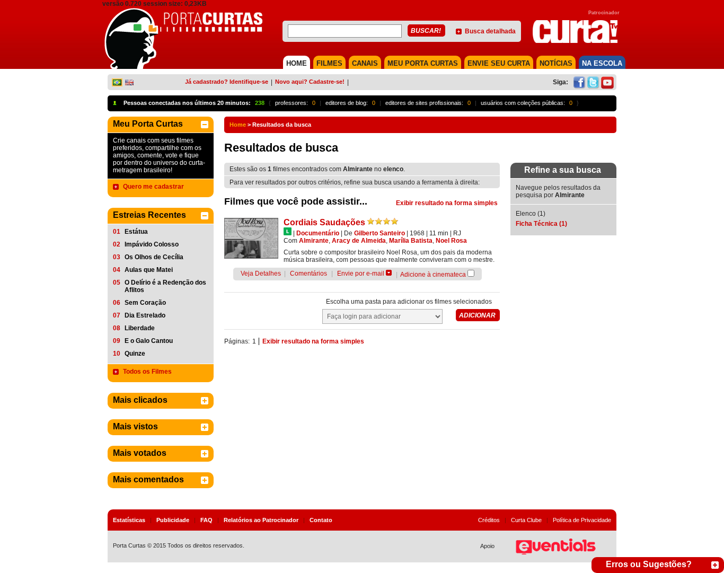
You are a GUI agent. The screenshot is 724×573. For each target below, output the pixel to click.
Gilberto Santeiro (379, 233)
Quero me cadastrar (153, 186)
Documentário (317, 233)
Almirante (314, 240)
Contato (321, 520)
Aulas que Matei (149, 270)
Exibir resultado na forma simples (447, 203)
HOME (296, 63)
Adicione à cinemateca (433, 274)
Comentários (308, 273)
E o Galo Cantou (149, 341)
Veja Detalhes (261, 273)
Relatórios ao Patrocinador (261, 520)
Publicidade (172, 520)
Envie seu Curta (498, 63)
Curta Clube (526, 520)
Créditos (489, 520)
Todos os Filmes (147, 371)
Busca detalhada (490, 31)
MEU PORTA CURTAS (422, 63)
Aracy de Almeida (359, 240)
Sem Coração (145, 302)
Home (237, 124)
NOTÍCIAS (556, 63)
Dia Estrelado (145, 315)
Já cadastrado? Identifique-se (226, 81)
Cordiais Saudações (324, 222)
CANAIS (365, 63)
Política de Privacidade (582, 520)
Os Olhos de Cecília (154, 257)
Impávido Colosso (152, 244)
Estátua (136, 231)
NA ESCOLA (602, 63)
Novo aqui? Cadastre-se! (310, 81)
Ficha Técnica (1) (541, 223)
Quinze (135, 353)
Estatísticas (129, 520)
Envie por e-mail (360, 273)
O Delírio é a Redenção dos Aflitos (165, 286)
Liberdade (140, 328)
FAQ (206, 520)
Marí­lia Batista (410, 240)
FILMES (329, 63)
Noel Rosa (451, 240)
